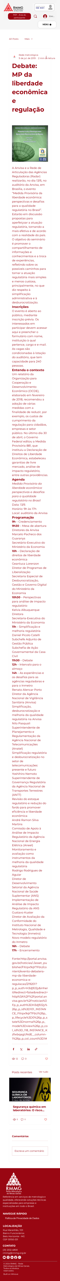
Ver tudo (43, 1071)
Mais (27, 39)
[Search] (35, 16)
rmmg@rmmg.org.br (14, 1253)
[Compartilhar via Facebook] (13, 1049)
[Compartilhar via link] (36, 1049)
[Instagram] (8, 1257)
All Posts (13, 39)
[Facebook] (15, 1257)
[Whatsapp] (19, 1257)
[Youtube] (4, 1257)
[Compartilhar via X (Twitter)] (21, 1049)
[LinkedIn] (12, 1257)
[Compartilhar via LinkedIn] (28, 1049)
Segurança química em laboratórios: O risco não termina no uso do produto (29, 1108)
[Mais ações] (46, 57)
